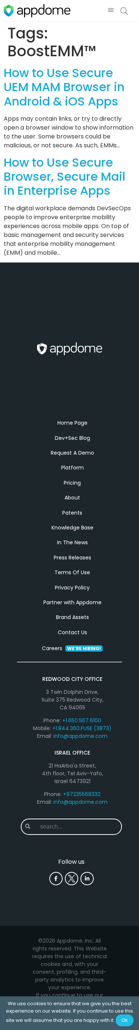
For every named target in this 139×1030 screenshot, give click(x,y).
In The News (72, 542)
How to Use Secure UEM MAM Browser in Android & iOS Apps (64, 87)
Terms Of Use (72, 572)
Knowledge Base (72, 527)
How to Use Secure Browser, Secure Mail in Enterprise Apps (64, 176)
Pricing (72, 482)
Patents (72, 512)
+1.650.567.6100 (81, 720)
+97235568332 (81, 794)
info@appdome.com (80, 736)
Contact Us (72, 632)
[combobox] (77, 826)
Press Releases (72, 557)
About (72, 497)
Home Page (72, 423)
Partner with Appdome (72, 602)
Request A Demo (72, 453)
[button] (111, 10)
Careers (71, 648)
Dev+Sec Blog (72, 438)
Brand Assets (72, 617)
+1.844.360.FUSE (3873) (82, 728)
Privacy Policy (72, 587)
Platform (72, 467)
